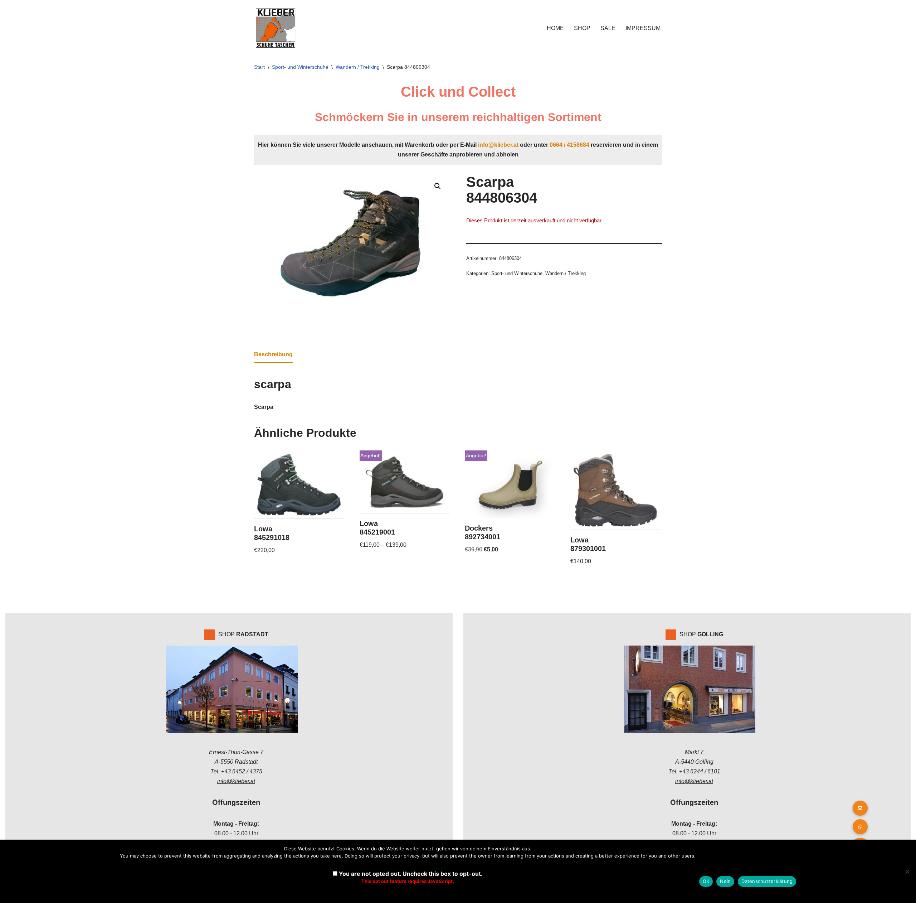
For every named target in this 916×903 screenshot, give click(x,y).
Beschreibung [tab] (273, 354)
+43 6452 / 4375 (241, 771)
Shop (582, 28)
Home (555, 28)
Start (259, 67)
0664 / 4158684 (569, 145)
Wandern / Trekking (358, 67)
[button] (437, 186)
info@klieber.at (498, 145)
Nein (725, 881)
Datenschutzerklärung (767, 881)
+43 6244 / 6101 (699, 771)
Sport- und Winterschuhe (300, 67)
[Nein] (907, 871)
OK (706, 881)
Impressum (643, 28)
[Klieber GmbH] (275, 27)
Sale (607, 28)
